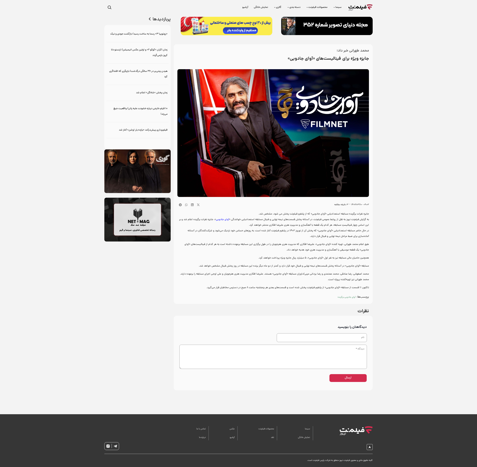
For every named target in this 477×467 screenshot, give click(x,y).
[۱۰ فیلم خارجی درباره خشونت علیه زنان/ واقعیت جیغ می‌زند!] (137, 111)
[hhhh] (360, 7)
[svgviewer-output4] (115, 446)
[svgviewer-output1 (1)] (352, 430)
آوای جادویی (222, 220)
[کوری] (137, 171)
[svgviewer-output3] (108, 446)
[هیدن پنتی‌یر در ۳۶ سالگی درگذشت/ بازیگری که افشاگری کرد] (137, 74)
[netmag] (137, 220)
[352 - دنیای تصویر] (327, 26)
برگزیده (341, 297)
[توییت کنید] (198, 205)
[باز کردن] (109, 7)
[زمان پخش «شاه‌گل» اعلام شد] (137, 92)
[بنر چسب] (226, 26)
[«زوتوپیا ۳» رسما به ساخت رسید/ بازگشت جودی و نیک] (137, 34)
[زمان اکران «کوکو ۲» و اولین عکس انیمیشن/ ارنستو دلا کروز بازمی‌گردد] (137, 52)
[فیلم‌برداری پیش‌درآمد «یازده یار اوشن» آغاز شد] (137, 130)
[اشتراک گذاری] (192, 205)
